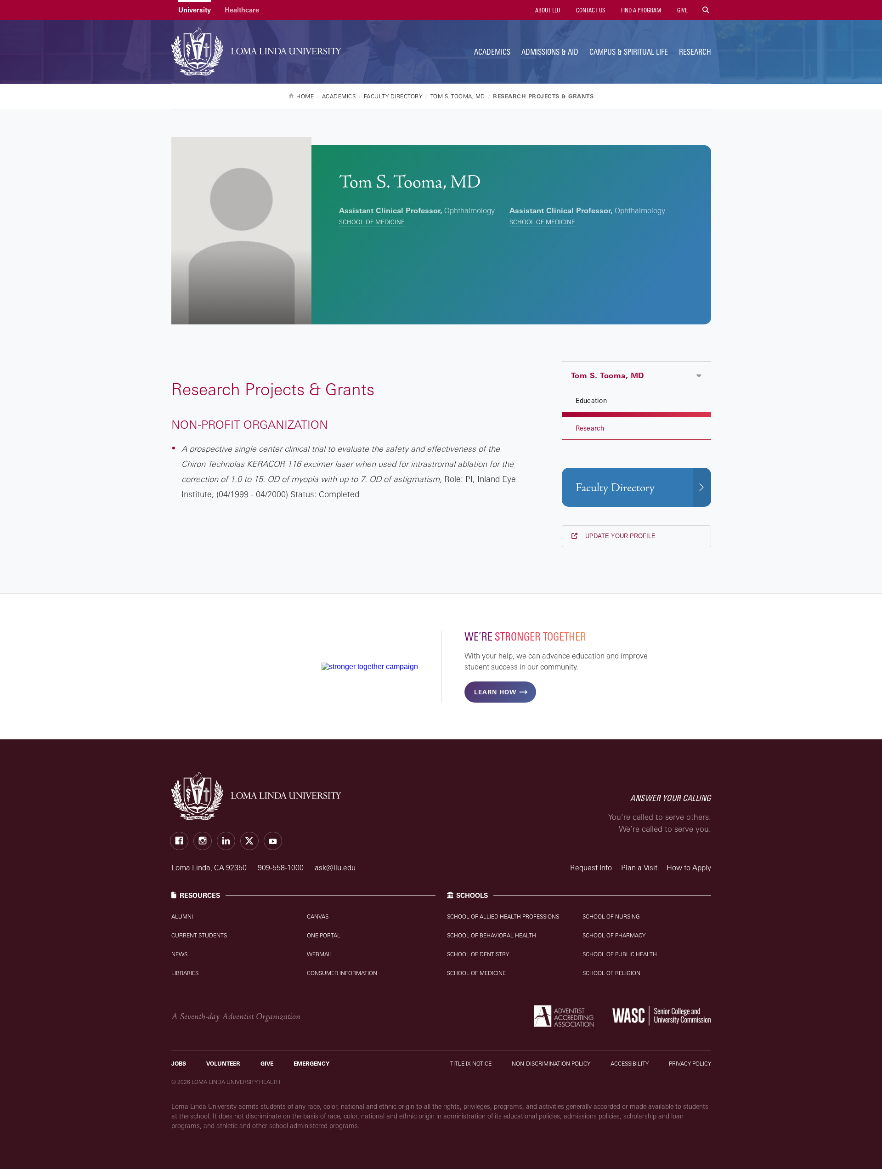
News (179, 954)
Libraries (184, 973)
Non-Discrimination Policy (551, 1063)
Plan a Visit (639, 867)
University (194, 10)
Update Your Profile (619, 536)
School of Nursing (611, 916)
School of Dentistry (478, 954)
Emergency (311, 1063)
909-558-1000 (281, 867)
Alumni (182, 916)
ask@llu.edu (335, 867)
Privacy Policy (690, 1063)
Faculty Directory (615, 488)
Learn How (495, 692)
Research (695, 52)
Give (682, 10)
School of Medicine (372, 222)
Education (591, 400)
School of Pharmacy (613, 935)
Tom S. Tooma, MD (607, 375)
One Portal (323, 935)
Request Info (591, 867)
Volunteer (223, 1063)
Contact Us (590, 10)
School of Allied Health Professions (503, 916)
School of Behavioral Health (491, 935)
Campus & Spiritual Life (628, 52)
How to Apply (689, 867)
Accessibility (630, 1063)
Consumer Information (342, 973)
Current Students (199, 935)
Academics (492, 52)
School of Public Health (619, 954)
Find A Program (640, 10)
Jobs (178, 1063)
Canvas (317, 916)
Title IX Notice (471, 1063)
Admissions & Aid (549, 52)
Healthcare (242, 10)
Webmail (320, 954)
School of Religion (611, 973)
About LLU (547, 10)
